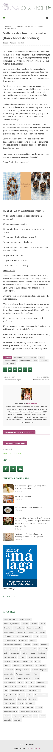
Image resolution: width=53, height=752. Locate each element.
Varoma (7, 716)
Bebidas (34, 624)
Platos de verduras (24, 678)
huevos (22, 649)
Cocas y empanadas (34, 628)
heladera (44, 645)
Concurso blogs (9, 632)
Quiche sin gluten (10, 686)
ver (36, 716)
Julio (5, 653)
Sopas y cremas (9, 703)
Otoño (37, 661)
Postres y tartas (25, 360)
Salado (21, 695)
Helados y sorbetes (10, 649)
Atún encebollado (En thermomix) (28, 507)
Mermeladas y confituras (36, 657)
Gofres (35, 645)
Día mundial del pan (11, 636)
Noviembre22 (27, 661)
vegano (15, 716)
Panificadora (8, 670)
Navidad (7, 661)
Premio (20, 682)
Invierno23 (32, 649)
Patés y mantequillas (39, 670)
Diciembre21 (26, 636)
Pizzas (36, 674)
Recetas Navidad (33, 691)
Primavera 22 (41, 682)
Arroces (25, 624)
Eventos (32, 640)
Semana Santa (9, 699)
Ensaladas (23, 640)
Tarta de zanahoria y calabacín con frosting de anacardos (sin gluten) (29, 535)
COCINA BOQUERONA (32, 748)
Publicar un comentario (12, 453)
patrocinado (8, 674)
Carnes (42, 624)
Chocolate (32, 357)
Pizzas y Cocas (9, 678)
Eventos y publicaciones (12, 645)
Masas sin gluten (10, 657)
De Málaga (21, 632)
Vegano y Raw (13, 26)
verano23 (17, 720)
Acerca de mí (30, 744)
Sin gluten (43, 360)
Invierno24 (43, 649)
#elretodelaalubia (10, 619)
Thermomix (30, 703)
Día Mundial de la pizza (37, 632)
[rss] (20, 469)
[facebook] (6, 469)
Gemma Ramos (9, 43)
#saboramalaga (19, 357)
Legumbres (15, 653)
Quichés (23, 686)
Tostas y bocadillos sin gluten (30, 712)
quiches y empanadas (36, 686)
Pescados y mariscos (23, 674)
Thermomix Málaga (11, 707)
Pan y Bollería (40, 666)
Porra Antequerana (23, 496)
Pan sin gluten (27, 666)
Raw (35, 360)
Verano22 (7, 720)
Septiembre (22, 699)
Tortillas (39, 707)
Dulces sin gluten (11, 360)
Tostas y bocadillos (10, 712)
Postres (36, 678)
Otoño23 (16, 666)
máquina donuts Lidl (38, 653)
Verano (42, 716)
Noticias (16, 661)
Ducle (36, 636)
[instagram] (13, 469)
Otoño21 (7, 666)
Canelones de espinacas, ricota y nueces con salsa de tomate (31, 487)
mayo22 (22, 657)
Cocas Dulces (19, 628)
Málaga (24, 653)
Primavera (30, 682)
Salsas (29, 695)
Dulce (41, 357)
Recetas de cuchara (17, 691)
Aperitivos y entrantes (11, 624)
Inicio (5, 26)
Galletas (27, 645)
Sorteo (20, 703)
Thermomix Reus (27, 707)
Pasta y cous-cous (22, 670)
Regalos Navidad (10, 695)
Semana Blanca (41, 695)
